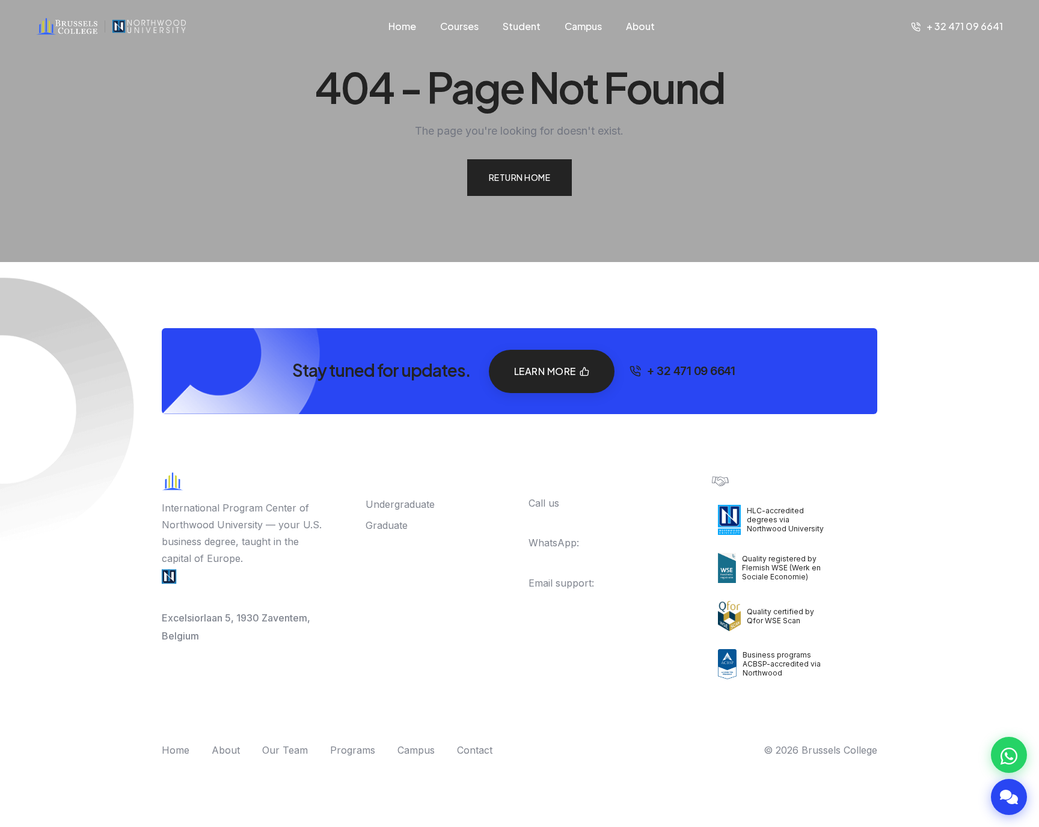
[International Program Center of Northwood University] (149, 26)
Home (402, 26)
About (640, 26)
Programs (352, 750)
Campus (583, 26)
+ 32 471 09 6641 (965, 26)
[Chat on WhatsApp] (1009, 755)
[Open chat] (1009, 797)
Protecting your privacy (783, 480)
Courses (459, 26)
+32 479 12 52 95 (580, 560)
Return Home (520, 177)
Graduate (387, 525)
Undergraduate (400, 504)
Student (522, 26)
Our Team (285, 750)
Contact (474, 750)
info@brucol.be (564, 600)
